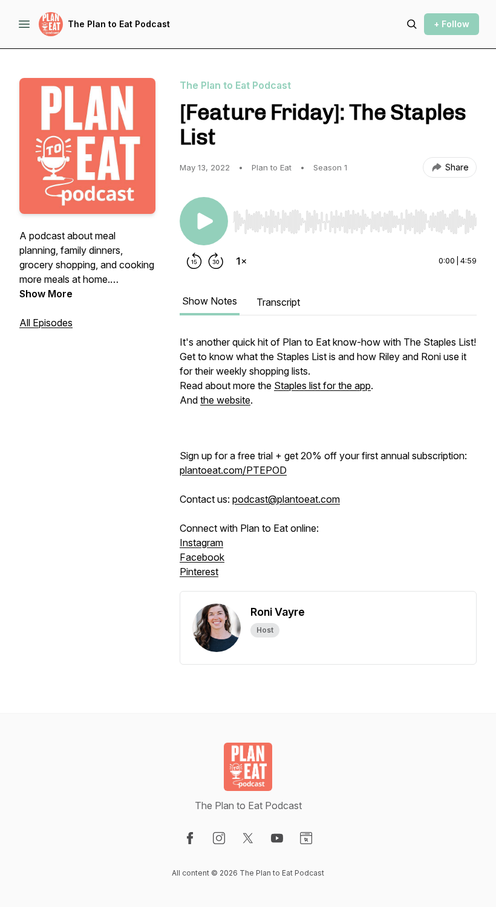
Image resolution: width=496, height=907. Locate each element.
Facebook (202, 557)
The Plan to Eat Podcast (119, 24)
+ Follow (451, 24)
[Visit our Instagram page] (219, 838)
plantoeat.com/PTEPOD (233, 470)
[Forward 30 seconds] (215, 261)
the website (225, 400)
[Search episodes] (412, 24)
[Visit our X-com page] (248, 838)
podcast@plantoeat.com (286, 499)
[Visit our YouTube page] (277, 838)
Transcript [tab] (278, 302)
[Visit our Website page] (306, 838)
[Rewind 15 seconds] (194, 261)
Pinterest (199, 572)
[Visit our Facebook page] (190, 838)
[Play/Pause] (204, 221)
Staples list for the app (322, 385)
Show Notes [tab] (209, 301)
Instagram (201, 543)
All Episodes (46, 323)
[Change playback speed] (241, 261)
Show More (46, 294)
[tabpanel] (328, 463)
